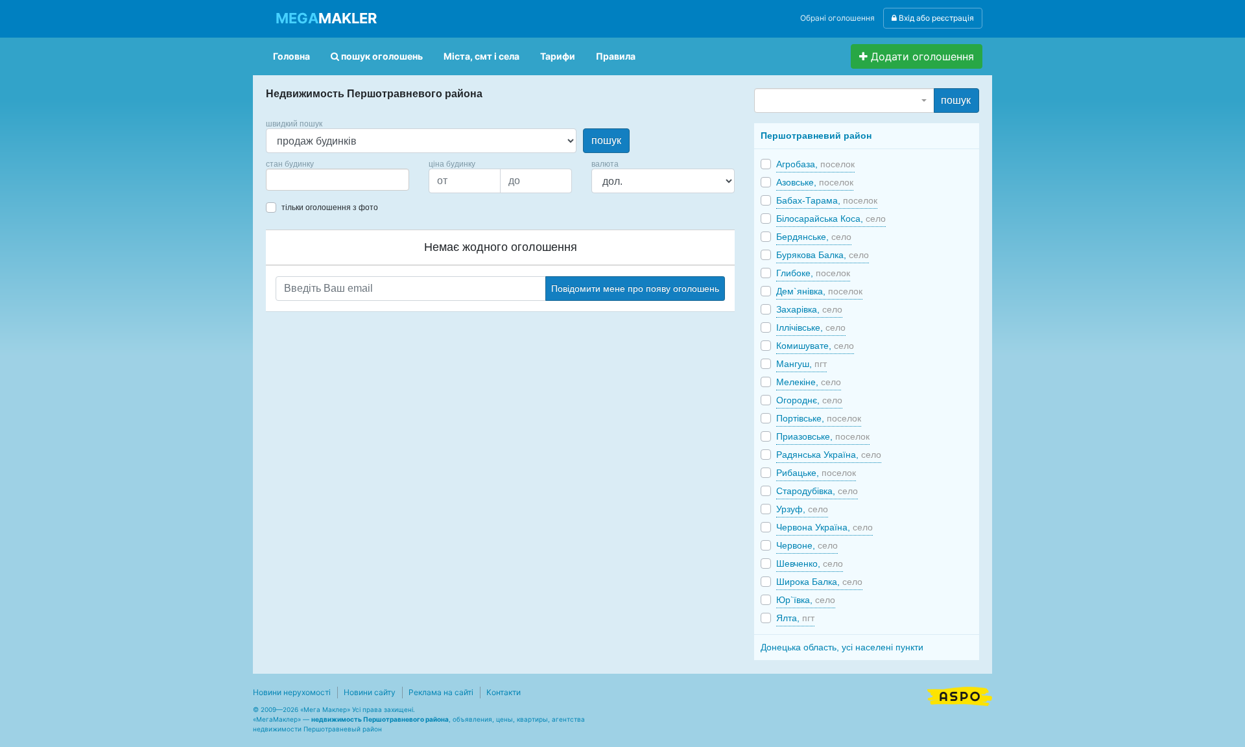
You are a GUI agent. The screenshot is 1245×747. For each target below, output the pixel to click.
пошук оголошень (381, 56)
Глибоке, (813, 273)
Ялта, (795, 618)
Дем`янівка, (819, 291)
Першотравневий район (816, 135)
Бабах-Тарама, (826, 200)
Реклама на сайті (441, 692)
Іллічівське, (811, 327)
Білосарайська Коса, (831, 218)
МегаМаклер (277, 719)
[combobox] (337, 180)
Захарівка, (809, 309)
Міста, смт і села (481, 56)
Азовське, (814, 182)
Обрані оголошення (837, 18)
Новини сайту (370, 692)
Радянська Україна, (828, 454)
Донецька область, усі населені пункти (842, 647)
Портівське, (818, 418)
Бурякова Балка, (822, 255)
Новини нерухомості (292, 692)
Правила (615, 56)
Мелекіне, (808, 382)
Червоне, (807, 545)
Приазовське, (823, 436)
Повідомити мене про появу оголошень (635, 288)
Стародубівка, (817, 491)
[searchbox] (289, 179)
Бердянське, (813, 236)
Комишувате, (815, 345)
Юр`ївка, (805, 600)
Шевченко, (809, 563)
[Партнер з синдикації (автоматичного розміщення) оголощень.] (959, 695)
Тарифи (557, 56)
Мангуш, (801, 364)
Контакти (503, 692)
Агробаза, (815, 164)
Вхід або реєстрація (935, 18)
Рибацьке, (816, 473)
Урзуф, (802, 509)
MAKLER (326, 18)
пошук (606, 140)
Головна (291, 56)
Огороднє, (809, 400)
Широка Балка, (819, 581)
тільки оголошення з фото (329, 207)
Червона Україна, (824, 527)
